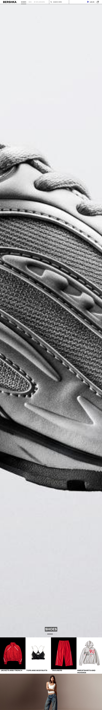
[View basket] (97, 2)
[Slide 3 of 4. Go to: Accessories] (51, 320)
